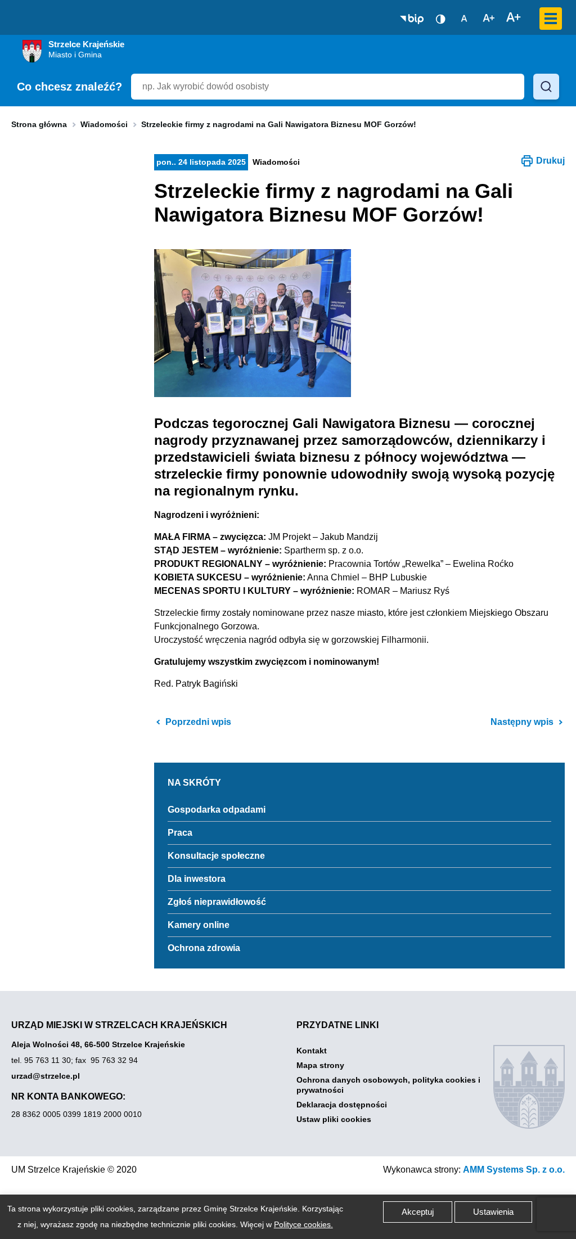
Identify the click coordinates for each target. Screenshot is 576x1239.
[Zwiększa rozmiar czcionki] (513, 18)
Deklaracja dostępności (341, 1104)
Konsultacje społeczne (216, 855)
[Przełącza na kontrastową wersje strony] (440, 19)
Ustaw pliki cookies (333, 1119)
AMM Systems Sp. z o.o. (514, 1169)
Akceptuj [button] (418, 1212)
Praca (180, 832)
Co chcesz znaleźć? (69, 86)
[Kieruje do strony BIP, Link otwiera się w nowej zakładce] (412, 19)
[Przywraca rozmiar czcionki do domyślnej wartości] (464, 18)
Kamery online (199, 925)
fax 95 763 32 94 (106, 1060)
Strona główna (39, 124)
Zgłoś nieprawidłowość (217, 902)
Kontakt (311, 1050)
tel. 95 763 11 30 (41, 1060)
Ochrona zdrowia (204, 948)
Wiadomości (104, 124)
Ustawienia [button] (493, 1212)
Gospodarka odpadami (217, 809)
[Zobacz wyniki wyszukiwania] (546, 87)
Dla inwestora (197, 879)
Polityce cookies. (303, 1224)
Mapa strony (320, 1065)
